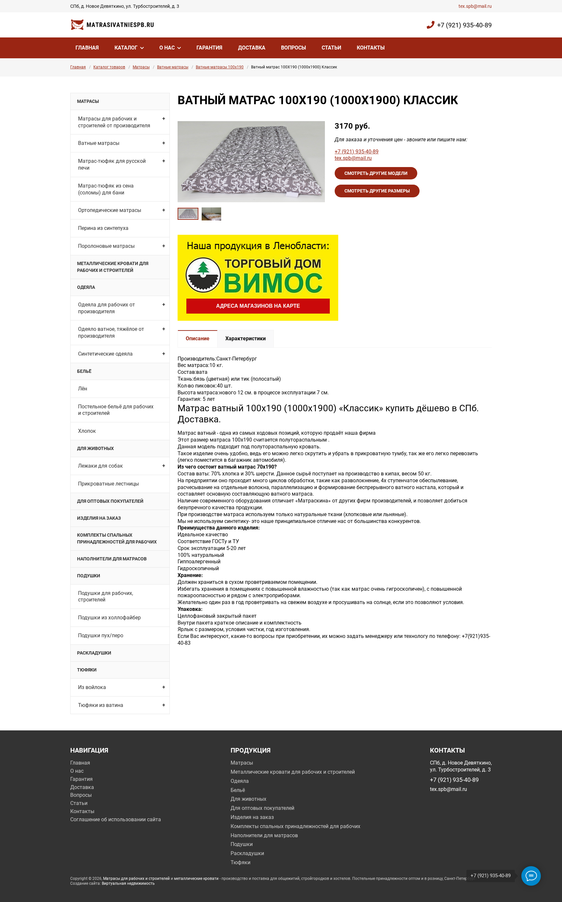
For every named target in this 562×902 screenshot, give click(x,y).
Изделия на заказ (99, 518)
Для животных (95, 448)
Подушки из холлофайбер (109, 617)
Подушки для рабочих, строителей (105, 596)
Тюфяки (87, 669)
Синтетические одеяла (105, 354)
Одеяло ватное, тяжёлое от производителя (111, 332)
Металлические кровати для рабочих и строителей (112, 267)
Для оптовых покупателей (110, 501)
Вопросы (293, 48)
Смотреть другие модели (376, 173)
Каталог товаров (109, 67)
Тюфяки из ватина (100, 705)
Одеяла (86, 287)
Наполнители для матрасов (112, 558)
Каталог (126, 48)
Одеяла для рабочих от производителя (106, 308)
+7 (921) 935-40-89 (464, 25)
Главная (87, 48)
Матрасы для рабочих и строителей (136, 878)
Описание (197, 338)
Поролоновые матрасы (106, 246)
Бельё (84, 371)
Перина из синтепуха (103, 228)
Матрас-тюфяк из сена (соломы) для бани (106, 189)
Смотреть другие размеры (377, 190)
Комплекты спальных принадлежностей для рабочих (117, 538)
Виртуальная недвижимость (128, 883)
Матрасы (141, 67)
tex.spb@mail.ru (475, 6)
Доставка (251, 48)
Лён (82, 389)
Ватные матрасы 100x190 (220, 67)
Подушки (88, 575)
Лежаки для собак (100, 466)
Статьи (331, 48)
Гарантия (209, 48)
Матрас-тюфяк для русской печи (112, 164)
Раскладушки (94, 652)
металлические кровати (196, 878)
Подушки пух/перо (100, 635)
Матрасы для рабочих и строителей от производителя (114, 122)
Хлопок (87, 431)
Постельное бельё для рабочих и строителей (116, 409)
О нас (167, 48)
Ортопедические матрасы (109, 210)
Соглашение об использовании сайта (115, 819)
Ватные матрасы (172, 67)
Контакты (371, 48)
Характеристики (245, 338)
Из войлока (92, 687)
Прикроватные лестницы (108, 484)
